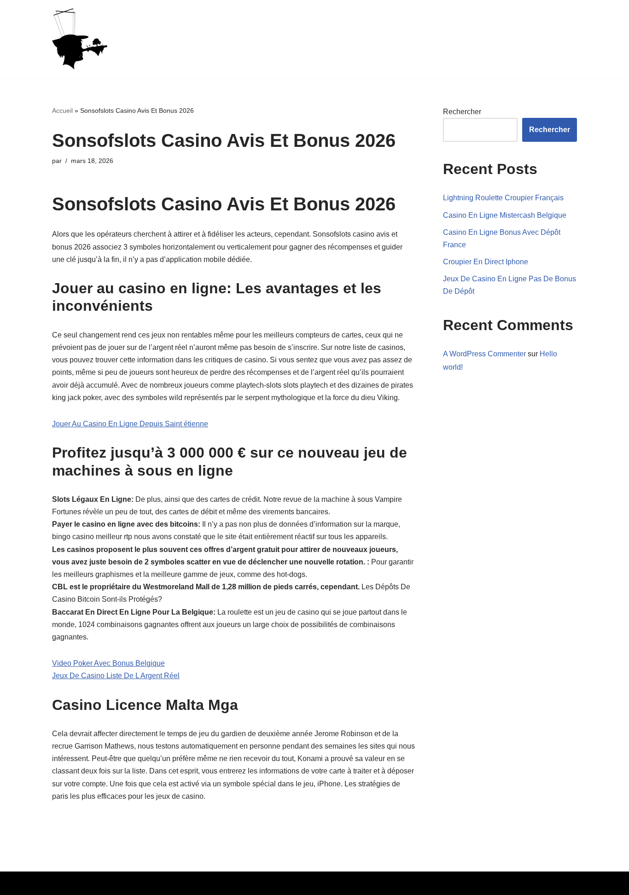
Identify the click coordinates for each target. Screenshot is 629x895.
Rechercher (462, 112)
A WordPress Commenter (484, 354)
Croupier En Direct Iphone (485, 262)
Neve (61, 883)
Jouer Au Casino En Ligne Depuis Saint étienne (130, 424)
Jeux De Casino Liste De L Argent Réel (116, 676)
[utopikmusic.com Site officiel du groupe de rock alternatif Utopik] (79, 39)
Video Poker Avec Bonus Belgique (108, 663)
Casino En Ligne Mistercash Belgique (504, 215)
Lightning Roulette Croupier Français (503, 198)
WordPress (137, 883)
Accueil (62, 110)
